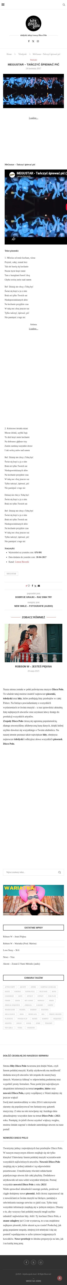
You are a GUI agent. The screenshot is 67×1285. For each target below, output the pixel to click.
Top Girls (9, 1028)
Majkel (22, 1010)
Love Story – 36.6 (11, 950)
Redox (34, 1019)
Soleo (19, 1023)
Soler (28, 1023)
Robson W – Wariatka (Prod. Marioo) (19, 943)
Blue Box (43, 991)
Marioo (33, 1010)
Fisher (7, 1000)
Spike (38, 1023)
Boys (54, 991)
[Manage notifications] (59, 1278)
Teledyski (22, 54)
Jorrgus (28, 1005)
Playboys (9, 1019)
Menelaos (32, 1014)
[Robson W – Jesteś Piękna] (33, 643)
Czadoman (9, 996)
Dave (20, 996)
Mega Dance (10, 1014)
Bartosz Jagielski (48, 987)
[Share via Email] (39, 586)
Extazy (40, 996)
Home (9, 54)
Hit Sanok (29, 1000)
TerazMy (48, 1023)
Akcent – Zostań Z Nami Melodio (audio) (21, 964)
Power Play (22, 1019)
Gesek (17, 1000)
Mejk (22, 1014)
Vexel (19, 1028)
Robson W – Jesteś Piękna (33, 666)
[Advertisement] (33, 139)
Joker (51, 1000)
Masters (44, 1010)
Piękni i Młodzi (55, 1014)
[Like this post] (29, 586)
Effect (30, 996)
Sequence (57, 1019)
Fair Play (52, 996)
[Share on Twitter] (35, 586)
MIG (42, 1014)
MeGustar (11, 574)
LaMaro (39, 1005)
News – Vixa (8, 957)
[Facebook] (28, 41)
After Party (10, 987)
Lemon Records (22, 562)
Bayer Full (30, 991)
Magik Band (10, 1010)
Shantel (8, 1023)
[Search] (63, 4)
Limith (50, 1005)
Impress (41, 1000)
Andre (33, 987)
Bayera (17, 991)
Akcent (23, 987)
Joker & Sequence (12, 1005)
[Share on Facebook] (32, 586)
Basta (7, 991)
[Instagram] (38, 41)
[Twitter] (33, 41)
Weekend (31, 1028)
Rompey (45, 1019)
